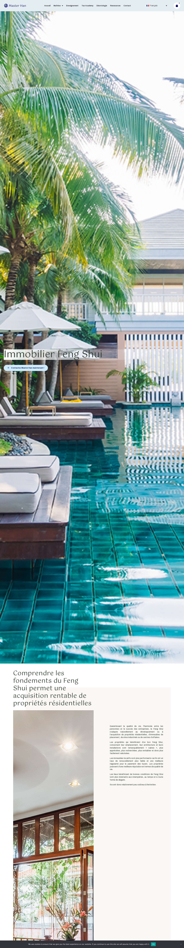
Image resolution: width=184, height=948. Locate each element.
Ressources (115, 6)
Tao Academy (87, 6)
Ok (153, 944)
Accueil (47, 6)
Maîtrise (57, 6)
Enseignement (72, 6)
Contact (127, 6)
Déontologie (102, 6)
